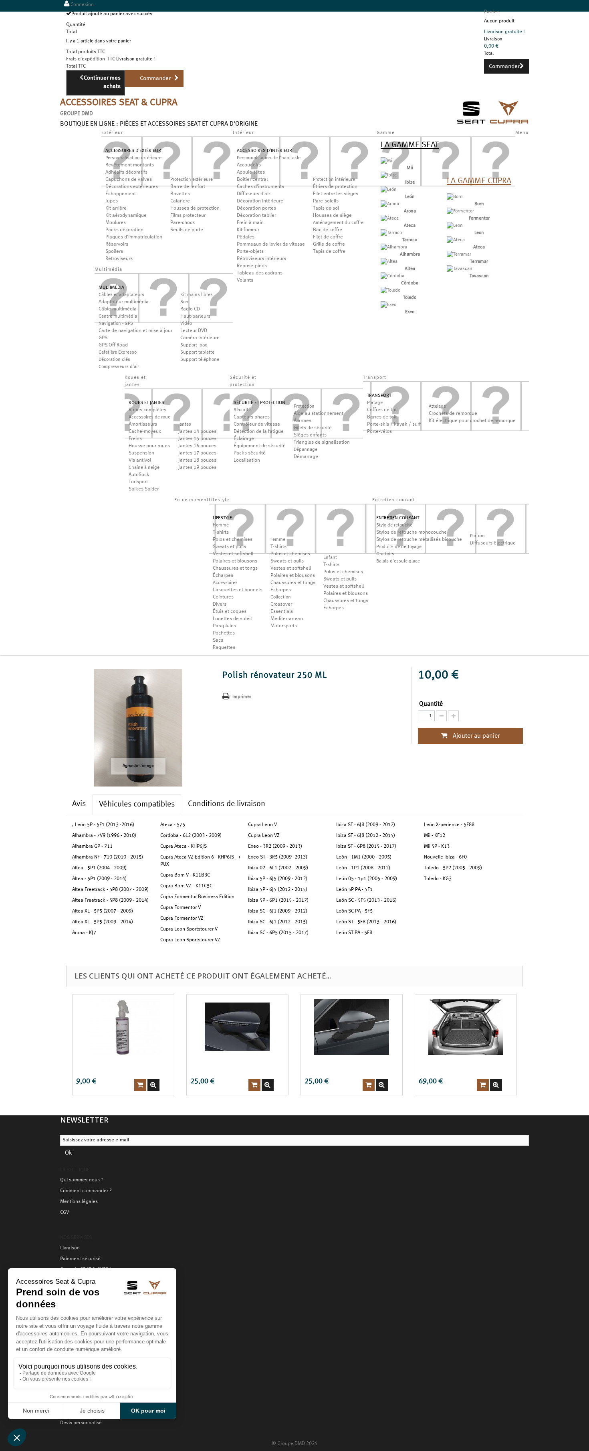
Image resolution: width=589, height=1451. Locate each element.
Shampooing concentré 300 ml (112, 1065)
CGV (64, 1212)
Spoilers (114, 251)
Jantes (184, 424)
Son (184, 302)
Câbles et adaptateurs (121, 295)
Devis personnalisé (81, 1423)
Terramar (479, 262)
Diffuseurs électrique (493, 543)
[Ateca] (390, 218)
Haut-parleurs (195, 316)
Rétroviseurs (119, 258)
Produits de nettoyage (399, 547)
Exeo (409, 312)
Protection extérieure (191, 180)
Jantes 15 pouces (197, 438)
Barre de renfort (187, 186)
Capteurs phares (252, 417)
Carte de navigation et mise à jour (135, 330)
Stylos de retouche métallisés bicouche (419, 539)
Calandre (180, 201)
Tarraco (409, 240)
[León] (389, 190)
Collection (280, 597)
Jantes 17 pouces (197, 453)
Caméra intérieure (200, 338)
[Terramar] (459, 254)
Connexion (81, 4)
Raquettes (224, 647)
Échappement (120, 194)
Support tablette (197, 352)
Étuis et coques (229, 611)
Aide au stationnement (318, 413)
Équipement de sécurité (260, 446)
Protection (304, 406)
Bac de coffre (327, 230)
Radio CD (190, 309)
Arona (410, 211)
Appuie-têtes (251, 172)
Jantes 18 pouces (197, 460)
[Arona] (390, 204)
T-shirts (221, 532)
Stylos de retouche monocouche (411, 532)
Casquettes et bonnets (237, 590)
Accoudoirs (249, 165)
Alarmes (302, 420)
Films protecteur (188, 215)
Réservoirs (116, 244)
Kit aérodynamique (126, 215)
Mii (410, 168)
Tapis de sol (326, 208)
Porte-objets (250, 251)
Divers (219, 604)
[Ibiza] (389, 175)
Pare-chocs (182, 222)
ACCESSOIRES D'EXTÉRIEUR (133, 151)
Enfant (330, 558)
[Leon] (455, 226)
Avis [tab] (79, 804)
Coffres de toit (382, 410)
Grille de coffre (329, 244)
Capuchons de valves (128, 179)
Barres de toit (382, 417)
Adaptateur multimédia (124, 302)
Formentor (479, 218)
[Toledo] (390, 290)
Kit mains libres (196, 295)
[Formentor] (460, 211)
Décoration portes (256, 208)
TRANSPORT (379, 396)
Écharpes (223, 575)
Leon (479, 233)
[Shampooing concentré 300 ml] (123, 1027)
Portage (375, 403)
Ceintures (223, 597)
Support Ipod (194, 345)
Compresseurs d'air (119, 367)
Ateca (410, 226)
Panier (491, 12)
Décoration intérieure (260, 201)
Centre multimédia (118, 316)
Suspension (141, 453)
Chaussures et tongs (235, 568)
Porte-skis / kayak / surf (394, 424)
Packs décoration (124, 230)
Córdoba (409, 283)
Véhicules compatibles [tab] (137, 804)
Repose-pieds (252, 266)
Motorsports (283, 626)
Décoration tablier (256, 215)
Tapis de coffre (329, 251)
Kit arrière (116, 208)
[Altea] (389, 262)
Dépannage (305, 450)
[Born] (455, 197)
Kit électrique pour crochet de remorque (472, 420)
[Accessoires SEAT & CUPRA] (493, 124)
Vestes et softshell (233, 554)
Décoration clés (114, 360)
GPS (103, 338)
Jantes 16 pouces (197, 446)
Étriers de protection (335, 186)
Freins (135, 438)
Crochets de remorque (453, 413)
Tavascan (479, 276)
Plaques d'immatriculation (133, 237)
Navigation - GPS (116, 324)
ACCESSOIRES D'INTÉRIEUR (264, 151)
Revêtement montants (129, 165)
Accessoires (225, 583)
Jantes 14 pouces (197, 431)
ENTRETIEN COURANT (397, 518)
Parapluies (224, 626)
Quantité (431, 704)
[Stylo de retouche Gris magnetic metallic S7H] (237, 1027)
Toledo (409, 298)
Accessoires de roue (149, 417)
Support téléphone (199, 360)
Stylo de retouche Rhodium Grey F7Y (347, 1065)
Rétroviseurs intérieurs (261, 258)
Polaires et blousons (235, 561)
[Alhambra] (394, 247)
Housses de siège (332, 215)
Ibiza (410, 182)
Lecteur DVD (193, 330)
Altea (410, 269)
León (410, 197)
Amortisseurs (143, 424)
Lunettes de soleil (232, 618)
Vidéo (186, 324)
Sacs (218, 640)
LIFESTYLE (222, 518)
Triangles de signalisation (322, 442)
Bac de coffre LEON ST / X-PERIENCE (457, 1065)
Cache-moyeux (145, 431)
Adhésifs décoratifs (126, 172)
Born (479, 204)
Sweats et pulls (229, 546)
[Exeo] (388, 305)
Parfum (477, 536)
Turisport (138, 482)
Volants (245, 280)
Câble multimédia (118, 309)
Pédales (245, 237)
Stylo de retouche (394, 525)
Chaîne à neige (144, 468)
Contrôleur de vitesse (257, 424)
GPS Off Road (113, 345)
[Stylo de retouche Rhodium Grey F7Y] (352, 1027)
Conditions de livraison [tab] (226, 804)
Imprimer (241, 697)
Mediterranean (286, 618)
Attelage (437, 406)
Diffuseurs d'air (253, 194)
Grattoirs (385, 554)
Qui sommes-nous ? (81, 1180)
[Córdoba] (392, 276)
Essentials (281, 611)
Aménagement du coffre (338, 223)
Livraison (70, 1248)
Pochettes (224, 633)
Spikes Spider (144, 489)
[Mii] (387, 161)
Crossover (281, 604)
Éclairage (244, 438)
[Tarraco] (391, 233)
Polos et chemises (232, 539)
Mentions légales (79, 1201)
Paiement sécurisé (80, 1259)
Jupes (111, 201)
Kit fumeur (248, 230)
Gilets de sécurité (313, 428)
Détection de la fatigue (259, 431)
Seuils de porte (186, 230)
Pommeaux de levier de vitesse (271, 244)
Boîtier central (252, 179)
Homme (221, 525)
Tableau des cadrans (259, 273)
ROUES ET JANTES (146, 403)
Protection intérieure (334, 180)
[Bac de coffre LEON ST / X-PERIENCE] (466, 1027)
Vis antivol (140, 460)
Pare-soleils (326, 201)
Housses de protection (195, 208)
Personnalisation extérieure (133, 158)
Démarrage (306, 456)
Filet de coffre (328, 237)
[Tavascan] (459, 269)
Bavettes (180, 194)
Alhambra (410, 254)
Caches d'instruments (260, 186)
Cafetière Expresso (118, 352)
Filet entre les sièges (335, 194)
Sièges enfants (310, 435)
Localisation (247, 460)
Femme (277, 540)
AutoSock (139, 474)
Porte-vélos (379, 431)
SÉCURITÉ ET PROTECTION (259, 403)
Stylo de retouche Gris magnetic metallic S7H (225, 1065)
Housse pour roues (149, 446)
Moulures (115, 222)
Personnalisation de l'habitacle (269, 158)
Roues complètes (147, 410)
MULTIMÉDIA (111, 288)
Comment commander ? (86, 1191)
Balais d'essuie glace (398, 561)
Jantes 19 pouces (197, 467)
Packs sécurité (250, 453)
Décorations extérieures (131, 186)
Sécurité (242, 410)
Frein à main (250, 222)
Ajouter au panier (475, 736)
